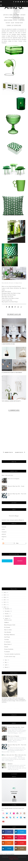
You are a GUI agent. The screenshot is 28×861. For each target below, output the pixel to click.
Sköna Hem (6, 282)
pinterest (4, 534)
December (7, 608)
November (7, 611)
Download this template (18, 18)
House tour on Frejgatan (13, 478)
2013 (5, 599)
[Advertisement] (12, 577)
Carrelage (6, 639)
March (6, 667)
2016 (5, 592)
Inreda (11, 296)
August (6, 618)
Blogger (17, 515)
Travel (4, 710)
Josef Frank (7, 637)
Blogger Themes (14, 858)
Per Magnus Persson (18, 282)
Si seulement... (7, 642)
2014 (5, 597)
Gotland (6, 646)
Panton (8, 22)
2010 (5, 607)
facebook (4, 527)
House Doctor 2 (8, 644)
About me (15, 5)
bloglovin (4, 536)
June (6, 660)
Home (14, 4)
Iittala (15, 20)
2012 (5, 602)
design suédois (8, 20)
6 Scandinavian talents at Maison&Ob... (12, 372)
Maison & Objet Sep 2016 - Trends (16, 486)
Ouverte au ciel (8, 620)
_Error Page (16, 14)
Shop (9, 710)
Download (15, 710)
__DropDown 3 (16, 12)
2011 (5, 604)
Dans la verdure (8, 629)
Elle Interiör (11, 282)
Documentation (16, 17)
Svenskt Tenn (19, 22)
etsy (3, 539)
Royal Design (18, 286)
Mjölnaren (10, 763)
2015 (5, 595)
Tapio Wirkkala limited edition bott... (11, 401)
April (6, 664)
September (7, 616)
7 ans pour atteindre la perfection (12, 654)
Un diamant (7, 651)
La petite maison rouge (9, 656)
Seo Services (16, 16)
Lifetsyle (16, 705)
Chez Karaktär (7, 632)
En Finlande (7, 627)
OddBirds (6, 622)
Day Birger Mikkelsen (9, 634)
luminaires (21, 20)
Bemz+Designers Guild (9, 625)
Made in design (17, 293)
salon (12, 22)
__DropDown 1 (16, 9)
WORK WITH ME (17, 8)
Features (9, 705)
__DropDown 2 (16, 10)
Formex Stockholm (8, 649)
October (7, 613)
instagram (4, 531)
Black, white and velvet (7, 475)
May (6, 662)
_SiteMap (15, 13)
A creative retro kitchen (8, 344)
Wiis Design (8, 291)
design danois (9, 17)
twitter (3, 529)
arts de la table (8, 14)
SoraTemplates (12, 857)
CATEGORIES (16, 6)
